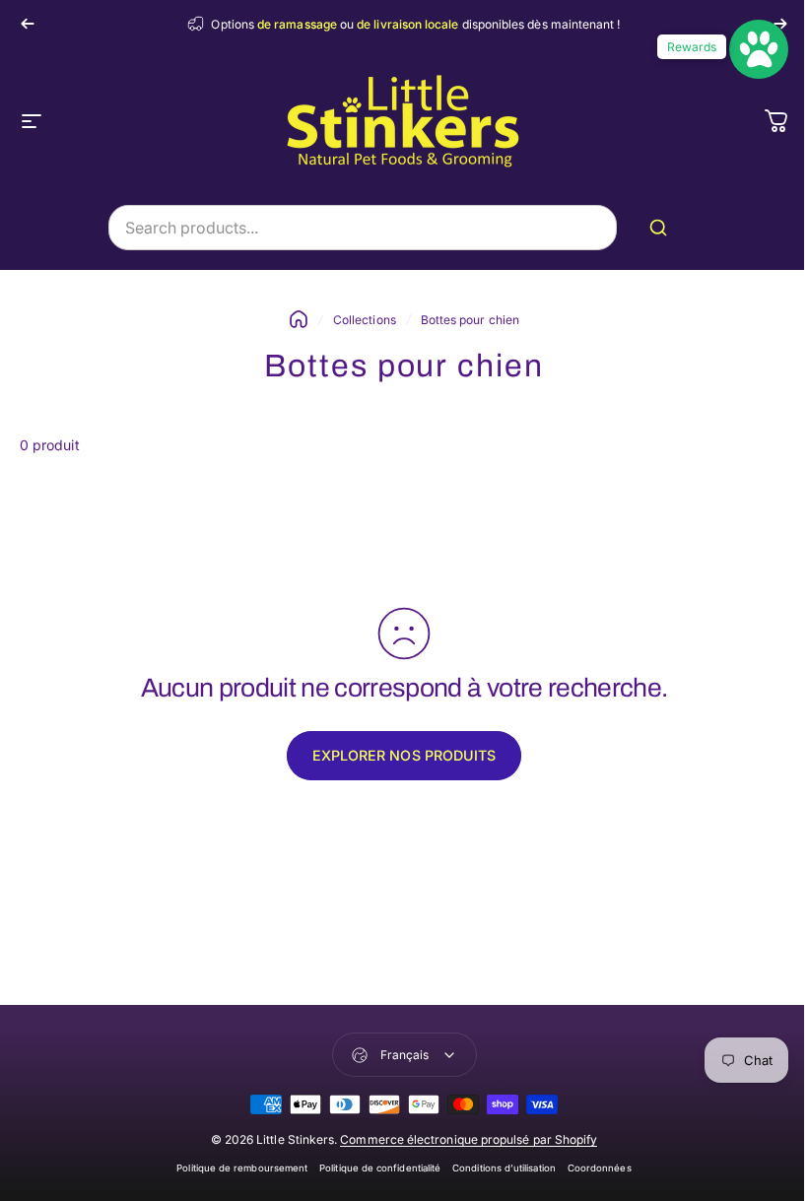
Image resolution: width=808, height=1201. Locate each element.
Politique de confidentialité (379, 1168)
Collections (364, 319)
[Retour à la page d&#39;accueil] (298, 319)
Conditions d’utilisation (504, 1168)
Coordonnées (600, 1168)
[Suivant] (780, 23)
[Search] (662, 227)
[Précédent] (27, 23)
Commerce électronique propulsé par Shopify (468, 1139)
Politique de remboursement (241, 1168)
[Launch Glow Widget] (758, 49)
